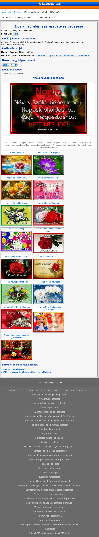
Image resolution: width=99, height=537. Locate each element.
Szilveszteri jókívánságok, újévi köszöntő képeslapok (49, 498)
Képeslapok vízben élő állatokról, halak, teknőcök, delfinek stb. (49, 524)
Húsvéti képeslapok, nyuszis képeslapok (49, 459)
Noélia (5, 65)
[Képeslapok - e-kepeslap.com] (49, 8)
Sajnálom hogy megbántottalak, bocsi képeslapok (49, 490)
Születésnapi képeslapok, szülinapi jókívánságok (49, 503)
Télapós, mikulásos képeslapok (49, 507)
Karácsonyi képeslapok (49, 468)
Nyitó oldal (6, 12)
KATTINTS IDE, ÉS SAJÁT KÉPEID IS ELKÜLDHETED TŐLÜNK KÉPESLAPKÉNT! (49, 390)
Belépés (17, 12)
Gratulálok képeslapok (49, 429)
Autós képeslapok (49, 407)
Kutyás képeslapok (49, 472)
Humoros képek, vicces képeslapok (49, 451)
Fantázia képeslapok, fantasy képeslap (49, 425)
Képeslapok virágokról (49, 520)
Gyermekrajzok (49, 433)
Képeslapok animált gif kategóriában (49, 394)
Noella (14, 65)
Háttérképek (49, 529)
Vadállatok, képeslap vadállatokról (49, 511)
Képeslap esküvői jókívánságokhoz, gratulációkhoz (49, 420)
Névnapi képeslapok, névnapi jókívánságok (49, 481)
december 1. (69, 55)
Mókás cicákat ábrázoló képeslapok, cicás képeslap (49, 416)
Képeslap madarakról (49, 477)
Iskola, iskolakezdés (49, 464)
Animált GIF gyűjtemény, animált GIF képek (50, 533)
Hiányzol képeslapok (50, 442)
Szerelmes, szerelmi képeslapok (49, 494)
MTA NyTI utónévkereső (14, 369)
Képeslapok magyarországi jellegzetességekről (49, 455)
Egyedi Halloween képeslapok (49, 438)
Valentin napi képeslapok (50, 516)
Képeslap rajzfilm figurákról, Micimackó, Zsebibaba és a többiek (49, 485)
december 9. (83, 55)
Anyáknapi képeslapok (49, 399)
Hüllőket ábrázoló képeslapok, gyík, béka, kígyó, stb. (49, 446)
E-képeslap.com (55, 382)
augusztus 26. (54, 55)
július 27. (41, 55)
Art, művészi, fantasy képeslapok (49, 403)
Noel (16, 34)
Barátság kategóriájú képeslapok (49, 412)
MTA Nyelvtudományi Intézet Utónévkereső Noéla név (27, 372)
